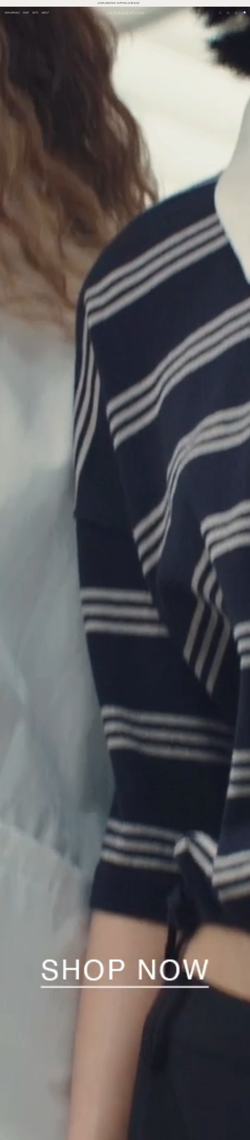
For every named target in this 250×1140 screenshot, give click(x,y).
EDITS (35, 13)
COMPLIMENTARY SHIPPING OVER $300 (141, 3)
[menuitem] (13, 13)
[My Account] (228, 13)
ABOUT (45, 13)
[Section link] (125, 573)
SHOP (26, 13)
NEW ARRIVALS (12, 13)
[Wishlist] (236, 13)
